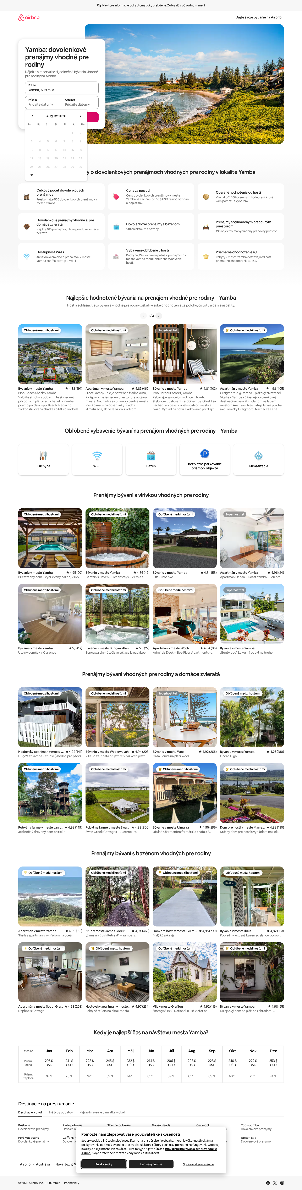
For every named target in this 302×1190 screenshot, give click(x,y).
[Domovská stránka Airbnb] (28, 17)
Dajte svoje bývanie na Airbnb (258, 17)
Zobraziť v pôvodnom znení (186, 5)
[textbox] (43, 104)
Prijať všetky (103, 1164)
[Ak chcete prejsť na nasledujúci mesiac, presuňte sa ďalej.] (80, 116)
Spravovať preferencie (198, 1164)
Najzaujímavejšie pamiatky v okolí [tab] (102, 1112)
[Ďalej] (158, 315)
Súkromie (54, 1183)
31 (31, 175)
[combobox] (61, 89)
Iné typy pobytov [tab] (61, 1112)
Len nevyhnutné (151, 1164)
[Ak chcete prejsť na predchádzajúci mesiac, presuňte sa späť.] (32, 116)
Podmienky (71, 1183)
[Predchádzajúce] (143, 315)
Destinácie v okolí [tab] (30, 1112)
